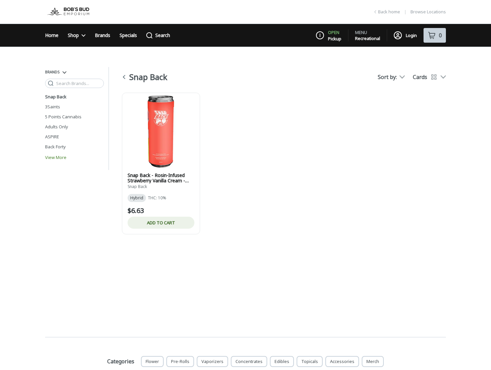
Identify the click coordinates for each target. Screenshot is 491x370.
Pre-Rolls (180, 361)
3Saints (52, 107)
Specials (128, 35)
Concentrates (249, 361)
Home (51, 35)
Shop (73, 35)
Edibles (282, 361)
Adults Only (56, 127)
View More (55, 157)
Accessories (342, 361)
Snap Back (55, 97)
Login (411, 35)
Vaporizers (212, 361)
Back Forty (55, 147)
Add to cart (161, 223)
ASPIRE (52, 137)
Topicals (309, 361)
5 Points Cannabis (63, 117)
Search (162, 35)
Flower (152, 361)
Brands (102, 35)
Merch (372, 361)
